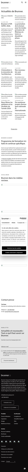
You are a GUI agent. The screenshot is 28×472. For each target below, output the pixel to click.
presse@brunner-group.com (12, 311)
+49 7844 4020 (10, 309)
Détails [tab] (13, 222)
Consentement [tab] (5, 222)
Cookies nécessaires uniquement (14, 252)
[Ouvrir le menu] (25, 2)
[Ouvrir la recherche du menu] (22, 2)
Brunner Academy (7, 158)
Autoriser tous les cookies (14, 248)
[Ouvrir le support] (25, 469)
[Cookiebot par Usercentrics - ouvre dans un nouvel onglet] (20, 218)
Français (8, 461)
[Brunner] (6, 2)
